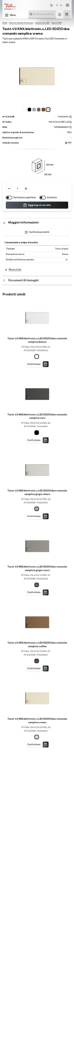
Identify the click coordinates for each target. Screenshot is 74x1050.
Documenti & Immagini (23, 280)
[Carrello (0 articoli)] (66, 14)
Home (4, 23)
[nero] (30, 109)
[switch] (9, 197)
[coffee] (44, 109)
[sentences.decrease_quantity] (9, 188)
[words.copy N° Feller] (70, 122)
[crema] (48, 109)
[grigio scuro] (39, 109)
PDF (70, 143)
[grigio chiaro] (34, 109)
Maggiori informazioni (23, 222)
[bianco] (25, 109)
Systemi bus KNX (42, 23)
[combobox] (50, 14)
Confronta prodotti (39, 232)
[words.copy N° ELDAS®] (70, 117)
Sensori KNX (57, 23)
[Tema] (51, 5)
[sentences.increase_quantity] (26, 188)
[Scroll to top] (65, 1041)
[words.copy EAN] (70, 127)
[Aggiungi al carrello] (46, 364)
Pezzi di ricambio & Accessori (21, 23)
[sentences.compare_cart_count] (59, 14)
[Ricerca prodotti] (30, 14)
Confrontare (33, 364)
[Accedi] (68, 5)
